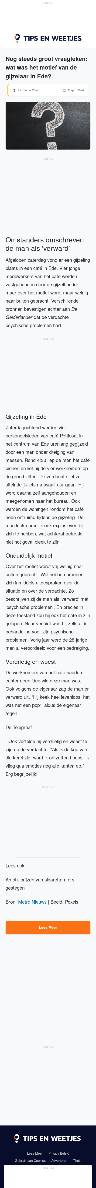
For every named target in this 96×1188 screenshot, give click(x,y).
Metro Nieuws (32, 901)
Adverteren (59, 1160)
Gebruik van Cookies (30, 1160)
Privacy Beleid (58, 1153)
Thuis (77, 1160)
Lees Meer (48, 927)
